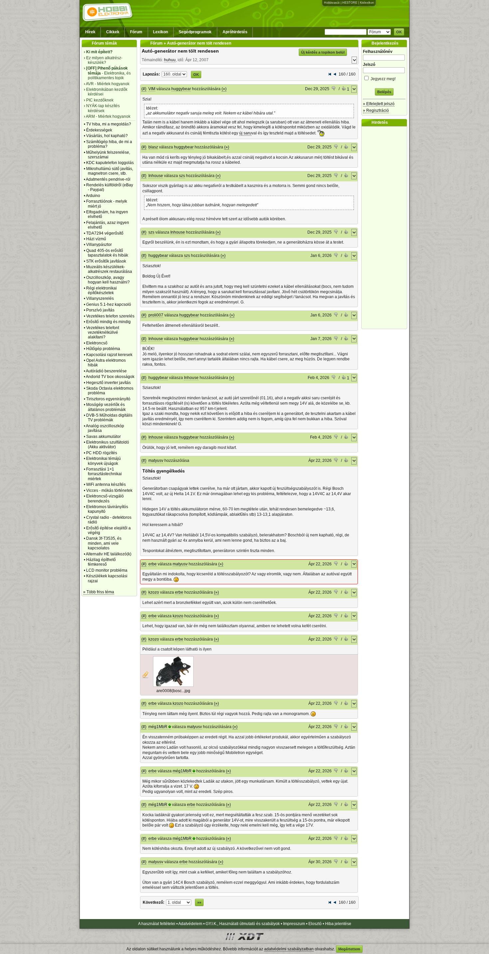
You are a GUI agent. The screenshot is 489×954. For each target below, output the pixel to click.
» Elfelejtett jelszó (379, 103)
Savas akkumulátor (103, 436)
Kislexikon (367, 2)
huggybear (181, 89)
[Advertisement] (386, 227)
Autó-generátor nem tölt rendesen (180, 51)
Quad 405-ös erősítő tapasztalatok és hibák (107, 253)
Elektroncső (96, 343)
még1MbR (157, 726)
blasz (153, 147)
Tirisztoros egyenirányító (108, 399)
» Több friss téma (98, 592)
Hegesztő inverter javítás (108, 382)
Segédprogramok (195, 32)
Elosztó (315, 923)
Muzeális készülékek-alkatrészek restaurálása (109, 269)
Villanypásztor (99, 244)
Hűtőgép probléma (103, 348)
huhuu (170, 60)
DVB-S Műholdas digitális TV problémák (109, 417)
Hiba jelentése (338, 923)
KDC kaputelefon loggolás (110, 162)
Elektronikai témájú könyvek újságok (103, 461)
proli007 (155, 315)
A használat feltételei (156, 923)
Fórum (136, 32)
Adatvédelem (190, 923)
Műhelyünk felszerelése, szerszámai (108, 154)
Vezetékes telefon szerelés (110, 316)
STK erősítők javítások (106, 261)
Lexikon (160, 32)
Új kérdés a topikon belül (323, 52)
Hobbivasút (332, 2)
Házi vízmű (96, 239)
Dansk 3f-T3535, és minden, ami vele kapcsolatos (103, 543)
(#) (143, 89)
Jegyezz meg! (383, 79)
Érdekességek (99, 130)
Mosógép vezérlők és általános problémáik (106, 407)
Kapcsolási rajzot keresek (109, 354)
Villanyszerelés (100, 298)
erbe (152, 564)
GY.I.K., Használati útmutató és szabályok (243, 923)
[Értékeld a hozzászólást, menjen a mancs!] (334, 89)
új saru (245, 133)
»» (199, 902)
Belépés (384, 92)
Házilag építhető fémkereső (101, 562)
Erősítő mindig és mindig (108, 321)
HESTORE (349, 2)
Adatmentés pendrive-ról (108, 179)
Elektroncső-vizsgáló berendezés (105, 498)
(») (224, 89)
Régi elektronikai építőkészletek (101, 290)
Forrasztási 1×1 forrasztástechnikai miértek (104, 474)
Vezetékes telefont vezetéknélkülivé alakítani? (102, 332)
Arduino (93, 195)
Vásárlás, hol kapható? (107, 135)
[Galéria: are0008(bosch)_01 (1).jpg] (173, 685)
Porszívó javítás (100, 310)
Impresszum (294, 923)
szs (182, 175)
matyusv (155, 460)
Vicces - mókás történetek (109, 490)
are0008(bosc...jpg (173, 690)
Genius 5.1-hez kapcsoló (108, 304)
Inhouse (155, 175)
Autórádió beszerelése (106, 371)
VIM (151, 89)
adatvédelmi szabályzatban (289, 949)
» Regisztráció (376, 110)
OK (399, 32)
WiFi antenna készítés (106, 484)
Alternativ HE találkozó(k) (108, 554)
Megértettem (349, 949)
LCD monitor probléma (106, 570)
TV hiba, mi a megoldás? (108, 124)
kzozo (153, 592)
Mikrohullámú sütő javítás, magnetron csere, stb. (109, 171)
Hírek (90, 32)
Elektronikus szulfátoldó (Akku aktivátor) (107, 444)
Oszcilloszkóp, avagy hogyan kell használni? (108, 280)
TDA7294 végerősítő (104, 233)
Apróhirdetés (235, 32)
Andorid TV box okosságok (110, 376)
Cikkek (112, 32)
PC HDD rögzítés (101, 453)
